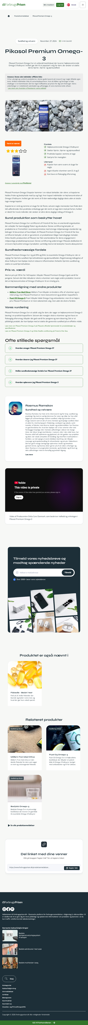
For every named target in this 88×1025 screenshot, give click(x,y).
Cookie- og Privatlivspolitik (14, 1007)
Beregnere (6, 998)
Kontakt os (7, 1004)
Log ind (60, 5)
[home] (13, 5)
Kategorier (6, 985)
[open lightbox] (16, 165)
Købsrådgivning (9, 988)
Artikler (5, 995)
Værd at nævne (13, 143)
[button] (71, 5)
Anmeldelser (7, 992)
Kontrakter (7, 1001)
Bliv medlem (49, 5)
